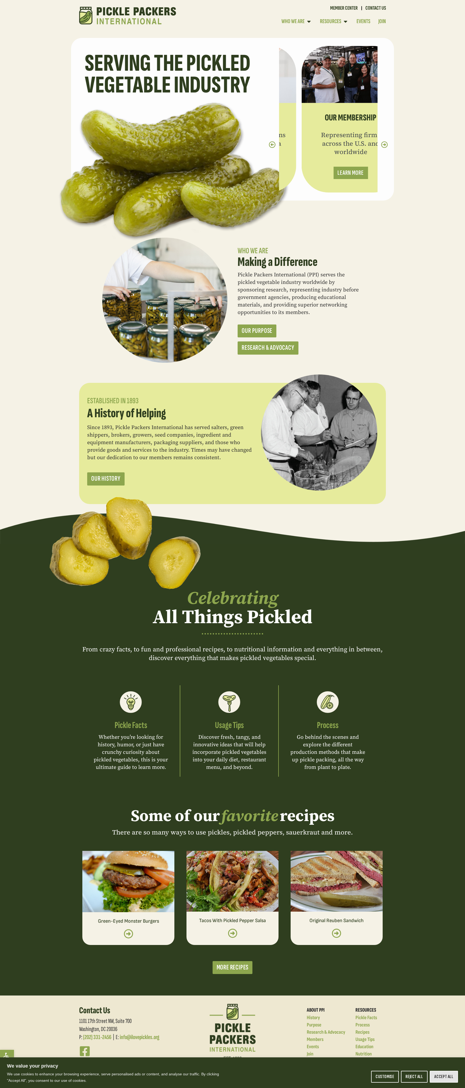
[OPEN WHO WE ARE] (309, 21)
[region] (232, 1072)
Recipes (362, 1032)
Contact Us (375, 8)
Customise (385, 1076)
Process (328, 725)
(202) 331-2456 (97, 1037)
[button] (7, 1057)
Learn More (328, 173)
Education (364, 1047)
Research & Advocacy (326, 1032)
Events (313, 1047)
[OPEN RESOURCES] (345, 21)
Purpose (314, 1025)
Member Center (344, 8)
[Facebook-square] (84, 1051)
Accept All (443, 1076)
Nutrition (363, 1054)
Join (310, 1054)
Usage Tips (229, 725)
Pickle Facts (131, 725)
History (313, 1018)
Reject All (414, 1076)
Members (315, 1039)
